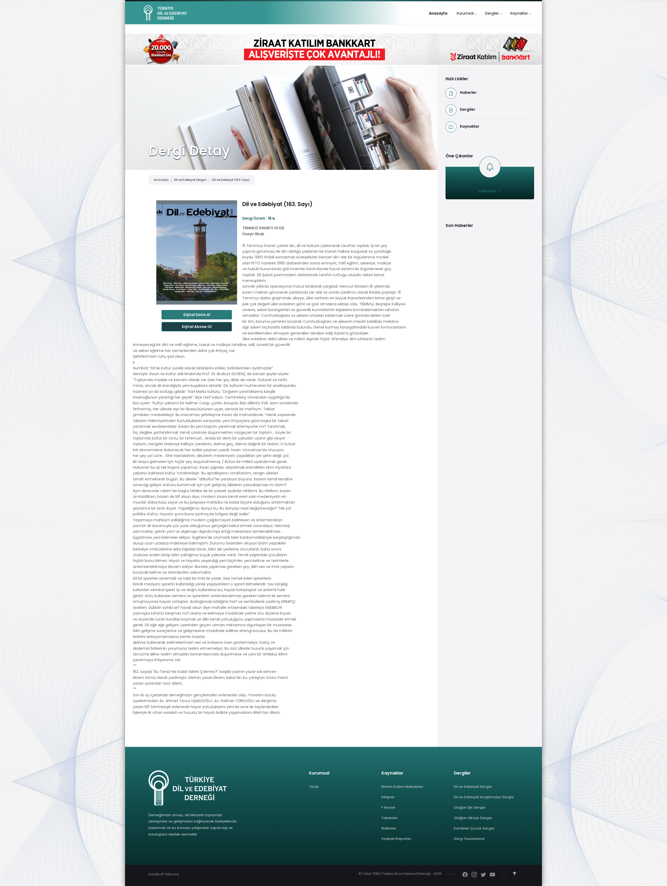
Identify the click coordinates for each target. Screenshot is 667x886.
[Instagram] (474, 875)
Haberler (468, 92)
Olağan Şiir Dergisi (469, 807)
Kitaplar (387, 797)
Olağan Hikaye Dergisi (473, 817)
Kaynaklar (469, 126)
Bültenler (388, 828)
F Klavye (388, 807)
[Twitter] (483, 875)
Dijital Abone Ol (197, 326)
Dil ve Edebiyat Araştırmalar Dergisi (484, 797)
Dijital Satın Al (196, 314)
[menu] (438, 13)
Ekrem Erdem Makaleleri (402, 786)
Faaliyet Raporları (396, 838)
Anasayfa (161, 180)
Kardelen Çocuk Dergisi (474, 828)
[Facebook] (465, 875)
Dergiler (467, 109)
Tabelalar (389, 817)
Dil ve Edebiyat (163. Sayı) (230, 180)
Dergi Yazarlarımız (469, 838)
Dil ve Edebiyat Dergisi (190, 180)
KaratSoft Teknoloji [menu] (164, 874)
